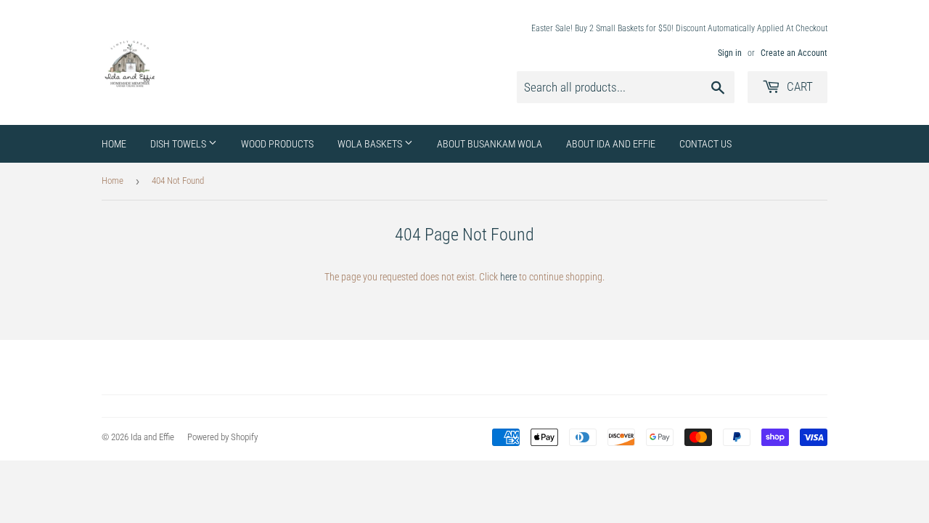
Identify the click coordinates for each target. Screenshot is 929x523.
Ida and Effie (152, 436)
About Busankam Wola (489, 144)
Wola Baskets (370, 144)
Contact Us (705, 144)
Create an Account (794, 53)
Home (114, 144)
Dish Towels (179, 144)
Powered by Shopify (222, 436)
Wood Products (277, 144)
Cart (798, 86)
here (508, 277)
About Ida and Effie (610, 144)
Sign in (730, 53)
